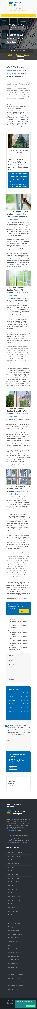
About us (11, 655)
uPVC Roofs (11, 945)
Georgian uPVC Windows (14, 941)
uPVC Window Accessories (15, 852)
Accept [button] (30, 1005)
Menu (18, 15)
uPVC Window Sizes (13, 989)
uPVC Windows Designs (14, 863)
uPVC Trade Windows (13, 956)
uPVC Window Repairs (14, 900)
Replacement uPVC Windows (15, 974)
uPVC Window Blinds (13, 860)
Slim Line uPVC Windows (14, 952)
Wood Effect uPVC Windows (15, 960)
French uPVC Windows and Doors (17, 982)
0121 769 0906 (18, 11)
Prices (10, 670)
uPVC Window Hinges (13, 874)
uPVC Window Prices (13, 893)
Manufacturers (12, 665)
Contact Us (23, 611)
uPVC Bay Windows (13, 927)
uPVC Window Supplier (14, 978)
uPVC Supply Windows (14, 911)
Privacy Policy (10, 1003)
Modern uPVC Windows (14, 971)
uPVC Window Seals (13, 904)
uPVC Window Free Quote (15, 915)
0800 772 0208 (14, 608)
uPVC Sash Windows (13, 949)
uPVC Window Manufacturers (16, 985)
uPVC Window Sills (13, 907)
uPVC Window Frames (14, 871)
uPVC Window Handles (14, 882)
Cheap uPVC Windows (14, 923)
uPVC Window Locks (13, 885)
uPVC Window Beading (14, 856)
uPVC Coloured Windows (14, 938)
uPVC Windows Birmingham (16, 620)
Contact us (11, 679)
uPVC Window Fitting (13, 867)
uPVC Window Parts (13, 889)
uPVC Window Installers (14, 878)
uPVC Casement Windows (15, 934)
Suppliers (11, 660)
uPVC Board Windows (13, 930)
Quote (10, 674)
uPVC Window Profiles (14, 896)
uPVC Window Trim (13, 963)
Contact (20, 58)
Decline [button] (21, 1005)
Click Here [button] (26, 1003)
